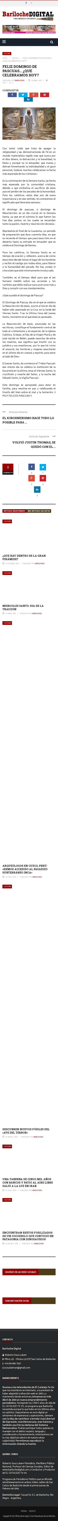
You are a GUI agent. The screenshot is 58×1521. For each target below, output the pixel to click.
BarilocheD (19, 80)
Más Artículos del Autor (39, 511)
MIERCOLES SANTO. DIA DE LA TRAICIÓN (23, 607)
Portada (24, 1511)
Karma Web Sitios (49, 1516)
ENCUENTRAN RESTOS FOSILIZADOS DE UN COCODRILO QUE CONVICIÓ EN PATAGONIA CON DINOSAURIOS (27, 1236)
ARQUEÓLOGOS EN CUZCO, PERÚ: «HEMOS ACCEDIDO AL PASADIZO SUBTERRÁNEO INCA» (25, 869)
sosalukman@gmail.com (17, 1368)
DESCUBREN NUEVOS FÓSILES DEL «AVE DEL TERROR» (26, 1130)
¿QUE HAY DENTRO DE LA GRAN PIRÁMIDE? (24, 557)
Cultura (7, 54)
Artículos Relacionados (14, 511)
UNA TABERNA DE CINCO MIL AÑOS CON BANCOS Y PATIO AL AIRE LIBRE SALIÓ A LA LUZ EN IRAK (27, 1182)
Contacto (32, 1511)
